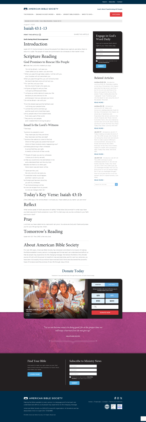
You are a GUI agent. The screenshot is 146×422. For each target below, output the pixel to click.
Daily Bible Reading (46, 21)
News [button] (58, 14)
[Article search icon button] (116, 184)
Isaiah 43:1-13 (57, 21)
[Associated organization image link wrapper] (106, 406)
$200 (112, 301)
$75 (111, 295)
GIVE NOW (116, 14)
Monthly (98, 284)
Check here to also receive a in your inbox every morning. (82, 378)
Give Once (112, 284)
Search (105, 2)
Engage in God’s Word (32, 21)
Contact (119, 2)
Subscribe (112, 2)
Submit (101, 66)
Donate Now (105, 312)
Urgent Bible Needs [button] (71, 14)
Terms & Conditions (115, 401)
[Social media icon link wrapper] (115, 398)
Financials (97, 401)
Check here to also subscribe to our (107, 62)
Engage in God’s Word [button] (45, 14)
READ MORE (98, 102)
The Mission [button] (28, 14)
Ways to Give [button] (87, 14)
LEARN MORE (35, 374)
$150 (98, 301)
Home (90, 401)
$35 (98, 295)
